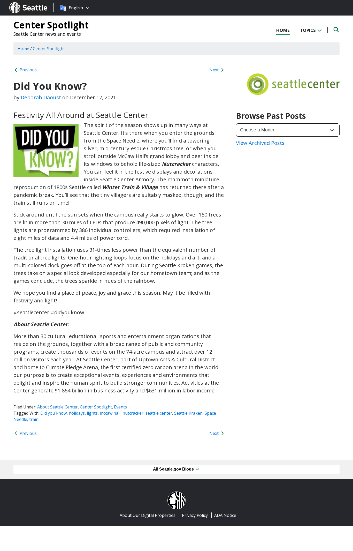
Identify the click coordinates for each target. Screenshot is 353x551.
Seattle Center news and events (47, 34)
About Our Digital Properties (147, 515)
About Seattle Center (57, 407)
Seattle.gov (20, 3)
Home (283, 30)
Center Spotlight (51, 25)
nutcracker (132, 413)
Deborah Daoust (41, 97)
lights (92, 413)
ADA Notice (225, 515)
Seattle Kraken (188, 413)
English (76, 8)
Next (214, 70)
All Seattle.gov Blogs (174, 469)
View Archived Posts (260, 142)
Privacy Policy (195, 515)
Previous (28, 70)
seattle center (158, 413)
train (34, 419)
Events (120, 407)
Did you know (53, 413)
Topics (308, 30)
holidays (77, 413)
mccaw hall (110, 413)
